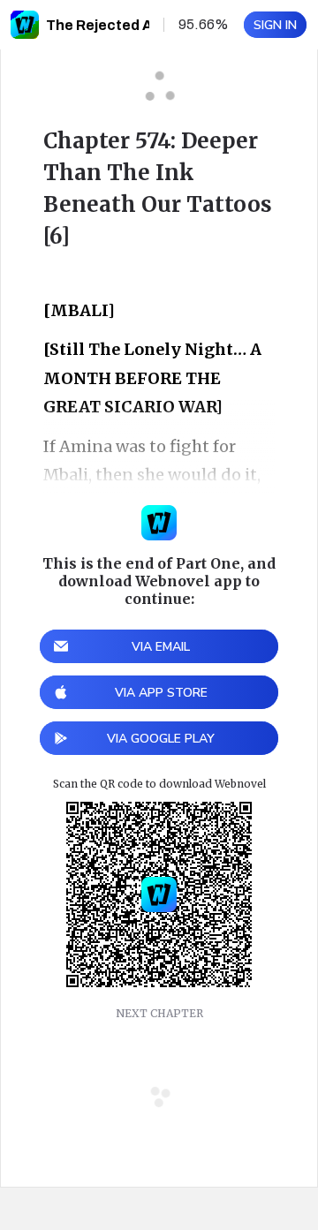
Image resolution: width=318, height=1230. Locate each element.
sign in (275, 25)
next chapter (159, 1013)
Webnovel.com (25, 25)
